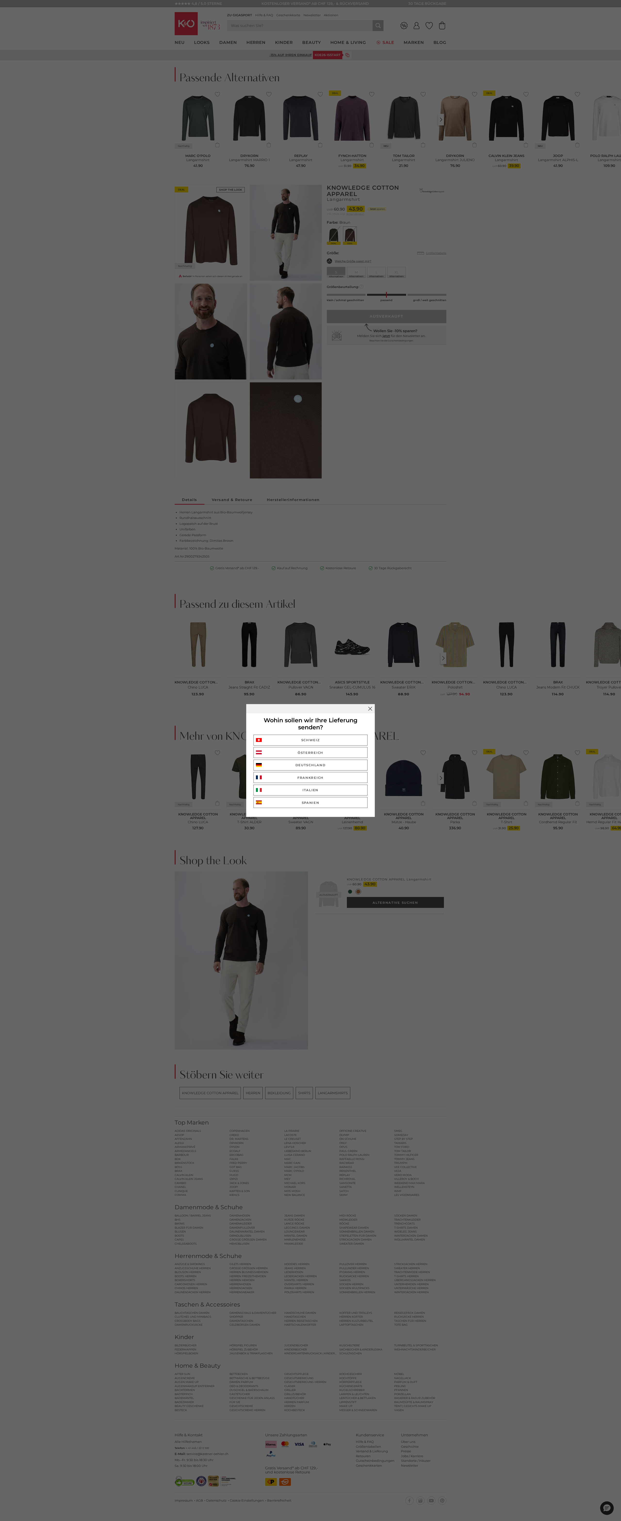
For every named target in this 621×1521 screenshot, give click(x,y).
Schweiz (310, 740)
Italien (310, 790)
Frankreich (310, 778)
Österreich (310, 753)
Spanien (310, 803)
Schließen (370, 708)
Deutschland (310, 765)
